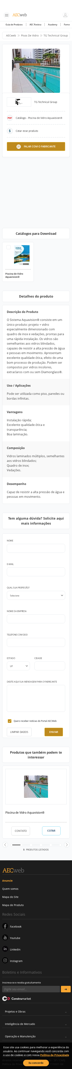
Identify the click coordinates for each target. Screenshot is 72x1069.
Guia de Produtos (14, 24)
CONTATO (21, 831)
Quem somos (10, 888)
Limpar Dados (19, 732)
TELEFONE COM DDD (17, 634)
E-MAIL (10, 564)
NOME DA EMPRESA (17, 611)
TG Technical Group (56, 35)
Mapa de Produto (13, 905)
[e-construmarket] (16, 998)
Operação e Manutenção (20, 1036)
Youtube (15, 938)
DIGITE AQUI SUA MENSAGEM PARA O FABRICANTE (32, 681)
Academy (52, 24)
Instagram (16, 961)
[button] (5, 845)
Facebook (15, 926)
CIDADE (38, 658)
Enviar (53, 732)
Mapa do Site (10, 897)
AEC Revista (35, 24)
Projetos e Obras (15, 1011)
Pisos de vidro (30, 35)
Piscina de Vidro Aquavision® (24, 812)
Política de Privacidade (54, 1055)
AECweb (11, 35)
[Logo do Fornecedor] (19, 102)
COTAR (51, 830)
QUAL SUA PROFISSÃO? (18, 587)
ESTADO (11, 658)
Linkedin (15, 949)
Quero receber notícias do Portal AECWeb (35, 721)
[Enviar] (66, 989)
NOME (10, 540)
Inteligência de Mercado (20, 1024)
